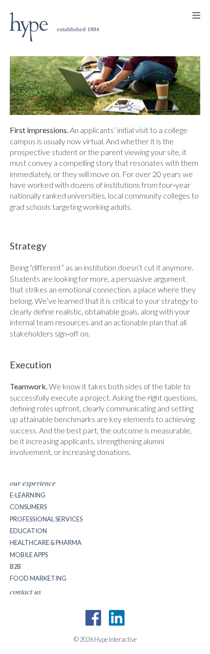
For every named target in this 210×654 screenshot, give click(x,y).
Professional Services (46, 519)
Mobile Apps (29, 555)
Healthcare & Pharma (46, 542)
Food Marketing (38, 578)
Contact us (25, 591)
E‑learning (27, 495)
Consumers (28, 507)
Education (28, 531)
